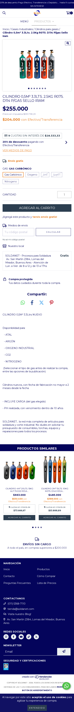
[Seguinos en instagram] (6, 636)
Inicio (6, 29)
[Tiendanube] (37, 679)
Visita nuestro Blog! (19, 614)
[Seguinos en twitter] (36, 636)
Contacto (9, 576)
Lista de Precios (46, 583)
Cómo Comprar (46, 576)
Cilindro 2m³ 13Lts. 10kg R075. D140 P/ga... (54, 489)
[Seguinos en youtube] (21, 636)
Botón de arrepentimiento (37, 690)
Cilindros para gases (47, 29)
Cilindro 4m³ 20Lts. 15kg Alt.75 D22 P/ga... (19, 489)
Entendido (37, 708)
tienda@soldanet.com (21, 609)
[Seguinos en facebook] (13, 636)
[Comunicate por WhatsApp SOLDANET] (66, 686)
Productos (43, 569)
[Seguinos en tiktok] (28, 636)
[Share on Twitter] (41, 302)
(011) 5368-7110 (16, 603)
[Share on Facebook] (32, 302)
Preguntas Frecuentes (17, 583)
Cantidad (9, 194)
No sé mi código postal (14, 239)
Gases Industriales (22, 29)
